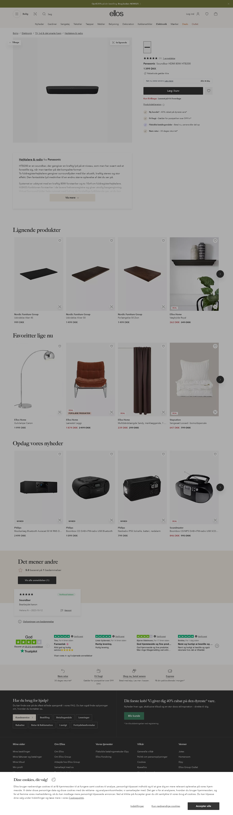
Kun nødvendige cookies (166, 806)
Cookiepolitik (76, 797)
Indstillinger (137, 806)
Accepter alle (203, 806)
